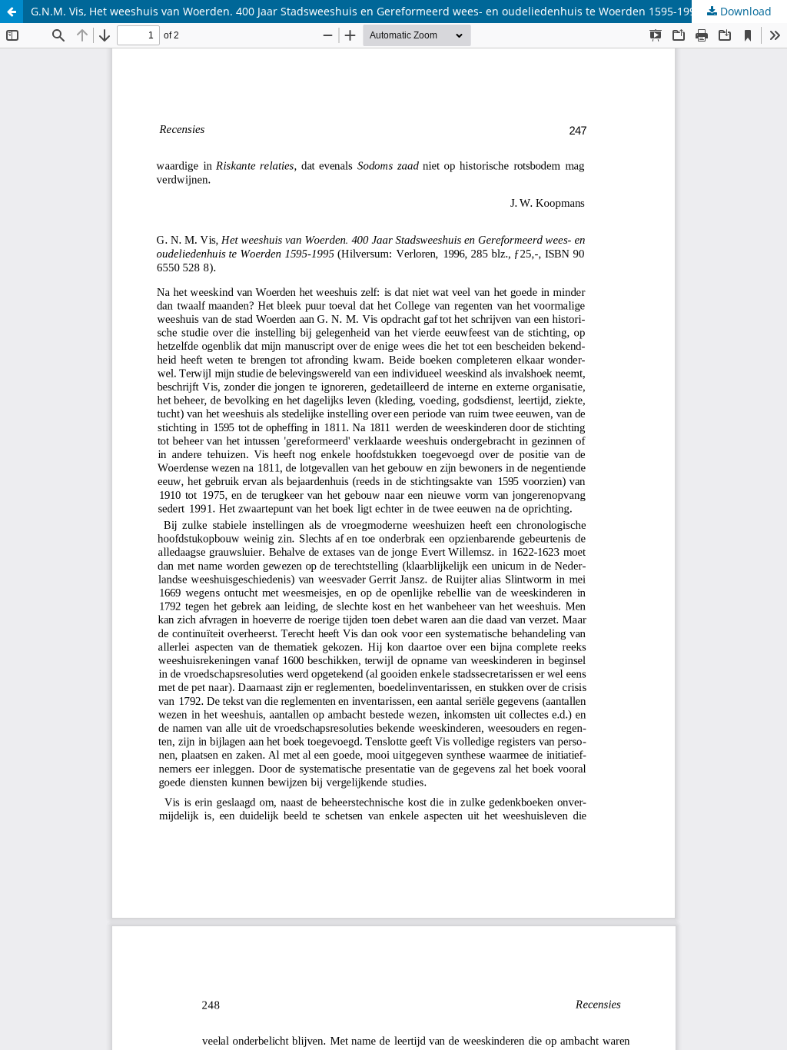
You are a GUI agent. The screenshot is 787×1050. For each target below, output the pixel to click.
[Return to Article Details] (11, 11)
